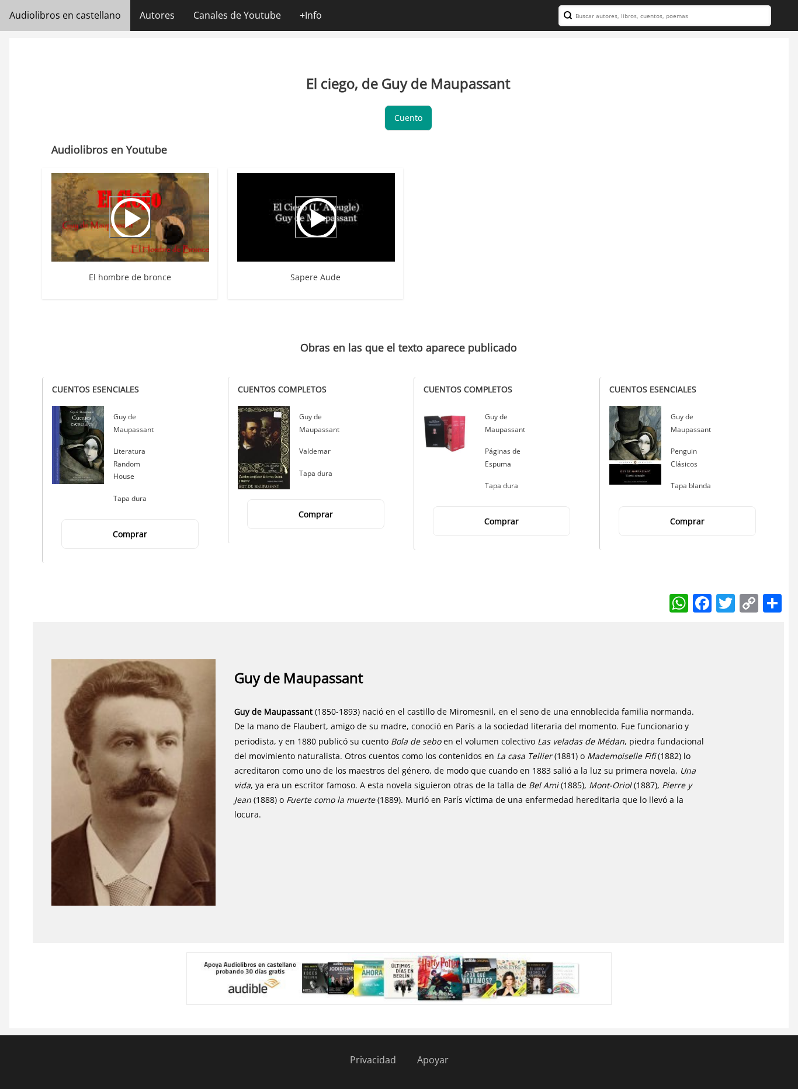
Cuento (408, 117)
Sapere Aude (315, 277)
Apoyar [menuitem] (433, 1059)
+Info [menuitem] (311, 15)
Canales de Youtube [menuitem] (237, 15)
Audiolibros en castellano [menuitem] (65, 15)
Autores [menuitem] (157, 15)
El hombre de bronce (130, 277)
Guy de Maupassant (298, 677)
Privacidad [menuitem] (373, 1059)
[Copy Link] (749, 602)
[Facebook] (702, 602)
